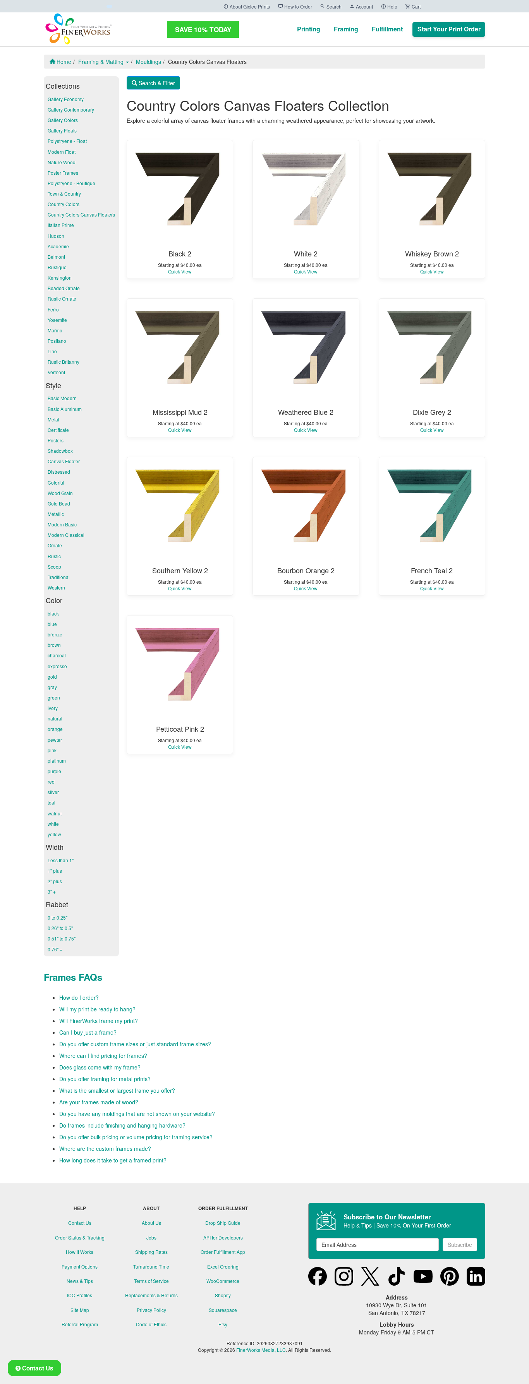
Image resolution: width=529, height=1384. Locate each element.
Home (63, 61)
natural (55, 718)
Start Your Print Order (449, 28)
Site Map (79, 1310)
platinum (57, 760)
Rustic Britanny (63, 361)
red (51, 781)
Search (331, 6)
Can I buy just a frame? (88, 1032)
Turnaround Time (151, 1266)
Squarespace (223, 1310)
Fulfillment (387, 28)
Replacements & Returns (151, 1295)
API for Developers (223, 1237)
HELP (80, 1208)
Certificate (58, 429)
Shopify (223, 1295)
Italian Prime (61, 225)
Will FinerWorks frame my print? (98, 1021)
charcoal (57, 655)
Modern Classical (66, 534)
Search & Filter (156, 83)
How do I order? (79, 997)
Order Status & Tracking (80, 1237)
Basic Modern (62, 398)
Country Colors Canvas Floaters (81, 214)
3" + (52, 891)
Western (56, 587)
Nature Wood (62, 162)
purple (54, 771)
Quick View (180, 271)
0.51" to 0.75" (62, 938)
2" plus (55, 881)
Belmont (56, 256)
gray (52, 687)
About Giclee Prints (246, 6)
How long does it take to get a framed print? (113, 1160)
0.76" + (55, 949)
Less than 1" (61, 860)
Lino (52, 351)
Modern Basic (62, 524)
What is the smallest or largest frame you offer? (117, 1090)
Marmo (55, 330)
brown (54, 644)
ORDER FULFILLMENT (223, 1208)
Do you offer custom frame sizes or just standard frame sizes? (135, 1044)
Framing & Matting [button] (101, 61)
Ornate (55, 545)
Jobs (151, 1237)
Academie (58, 246)
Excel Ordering (223, 1266)
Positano (57, 340)
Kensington (60, 277)
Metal (53, 419)
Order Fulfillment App (223, 1251)
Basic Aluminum (65, 409)
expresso (57, 666)
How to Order (295, 6)
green (54, 697)
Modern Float (62, 151)
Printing (308, 28)
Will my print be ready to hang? (97, 1009)
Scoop (54, 566)
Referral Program (80, 1324)
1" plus (55, 870)
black (53, 613)
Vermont (56, 372)
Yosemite (57, 319)
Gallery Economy (66, 99)
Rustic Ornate (62, 298)
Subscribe (460, 1244)
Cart (413, 6)
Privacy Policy (151, 1310)
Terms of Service (151, 1280)
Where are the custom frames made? (105, 1148)
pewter (55, 739)
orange (55, 729)
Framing (346, 28)
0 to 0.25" (57, 917)
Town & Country (64, 193)
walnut (55, 813)
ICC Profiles (79, 1295)
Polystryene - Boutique (71, 183)
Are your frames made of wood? (98, 1102)
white (53, 823)
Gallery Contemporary (71, 109)
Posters (56, 440)
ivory (53, 708)
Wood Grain (60, 493)
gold (52, 676)
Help (389, 6)
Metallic (56, 514)
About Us (151, 1222)
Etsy (222, 1324)
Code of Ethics (151, 1324)
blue (52, 624)
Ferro (53, 309)
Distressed (59, 471)
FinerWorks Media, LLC (261, 1349)
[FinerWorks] (78, 29)
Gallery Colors (63, 120)
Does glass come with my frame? (100, 1067)
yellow (54, 834)
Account (361, 6)
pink (52, 750)
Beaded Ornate (64, 288)
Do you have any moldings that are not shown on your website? (137, 1114)
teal (51, 802)
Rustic (54, 556)
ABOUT (151, 1208)
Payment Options (80, 1266)
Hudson (56, 235)
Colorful (56, 482)
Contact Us (79, 1222)
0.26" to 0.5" (60, 928)
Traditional (59, 577)
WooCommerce (222, 1280)
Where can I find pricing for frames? (103, 1055)
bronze (55, 634)
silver (53, 792)
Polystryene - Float (67, 141)
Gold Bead (59, 503)
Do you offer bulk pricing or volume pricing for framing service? (136, 1137)
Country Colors (63, 204)
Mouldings (148, 61)
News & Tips (80, 1280)
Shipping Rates (151, 1251)
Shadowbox (60, 450)
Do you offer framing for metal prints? (105, 1079)
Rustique (57, 267)
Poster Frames (63, 172)
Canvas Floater (64, 461)
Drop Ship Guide (222, 1222)
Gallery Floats (62, 130)
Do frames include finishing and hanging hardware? (122, 1125)
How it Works (79, 1251)
